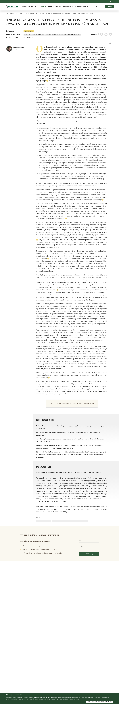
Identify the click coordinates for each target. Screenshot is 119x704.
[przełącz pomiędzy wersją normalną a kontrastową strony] (114, 1)
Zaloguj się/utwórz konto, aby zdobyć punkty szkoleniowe (72, 403)
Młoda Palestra (82, 7)
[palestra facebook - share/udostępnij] (101, 34)
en (101, 6)
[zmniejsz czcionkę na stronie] (102, 1)
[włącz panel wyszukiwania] (97, 6)
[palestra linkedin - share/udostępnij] (106, 34)
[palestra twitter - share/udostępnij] (110, 34)
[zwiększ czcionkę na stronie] (110, 1)
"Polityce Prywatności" (74, 699)
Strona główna (11, 13)
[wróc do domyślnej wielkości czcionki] (106, 1)
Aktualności (26, 7)
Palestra (12, 7)
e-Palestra (42, 7)
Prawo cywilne (30, 13)
